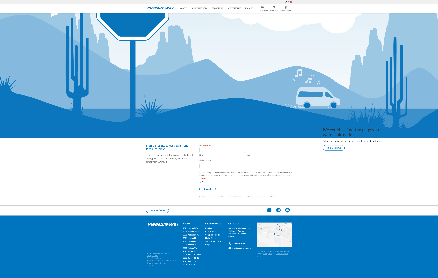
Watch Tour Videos (213, 241)
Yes (203, 182)
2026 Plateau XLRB (191, 231)
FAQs (207, 245)
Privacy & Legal (152, 256)
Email (205, 161)
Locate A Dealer (157, 210)
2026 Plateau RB (190, 241)
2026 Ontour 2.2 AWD (192, 255)
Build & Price (210, 231)
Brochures (209, 228)
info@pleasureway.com (241, 248)
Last (248, 155)
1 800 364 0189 (238, 243)
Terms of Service (282, 254)
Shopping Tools (199, 8)
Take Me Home (334, 148)
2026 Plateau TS (190, 245)
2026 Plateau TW (190, 248)
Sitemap (150, 265)
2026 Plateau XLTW (191, 235)
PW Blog (249, 8)
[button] (288, 2)
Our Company (234, 8)
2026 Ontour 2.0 (189, 261)
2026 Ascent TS (189, 251)
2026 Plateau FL (189, 238)
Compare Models (212, 235)
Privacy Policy (253, 197)
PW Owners (217, 8)
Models (183, 8)
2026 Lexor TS (189, 265)
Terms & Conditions (269, 197)
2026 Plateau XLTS (190, 228)
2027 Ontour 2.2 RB (191, 258)
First (201, 155)
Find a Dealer (210, 238)
